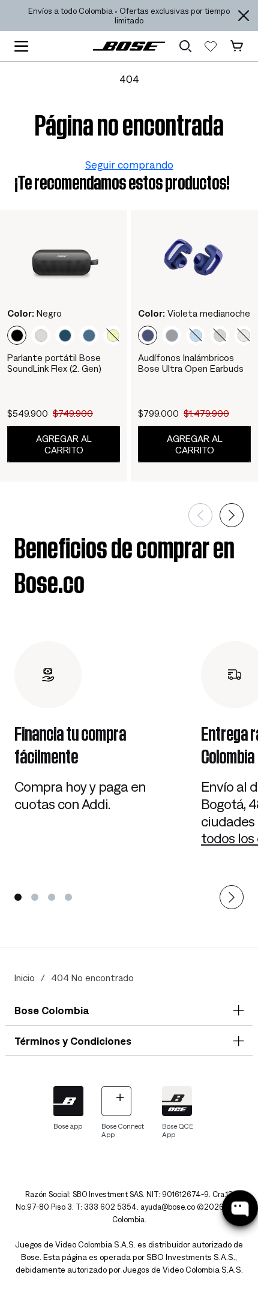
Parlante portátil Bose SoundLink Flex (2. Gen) (54, 363)
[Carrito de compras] (237, 46)
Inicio (24, 977)
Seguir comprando (129, 164)
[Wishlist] (210, 46)
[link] (129, 45)
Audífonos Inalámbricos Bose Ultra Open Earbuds (191, 363)
